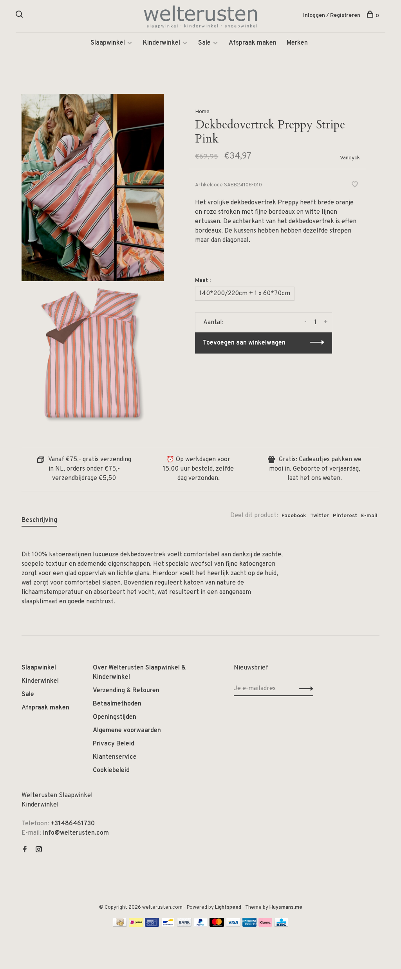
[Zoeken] (20, 16)
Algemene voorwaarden (127, 730)
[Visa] (233, 925)
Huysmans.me (285, 907)
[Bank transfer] (184, 925)
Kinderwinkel (161, 43)
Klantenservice (115, 757)
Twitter (319, 515)
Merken (297, 43)
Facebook (294, 515)
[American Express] (249, 925)
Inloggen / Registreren (331, 15)
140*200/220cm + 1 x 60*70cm (244, 294)
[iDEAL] (136, 925)
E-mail (369, 515)
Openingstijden (114, 717)
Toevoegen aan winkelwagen (244, 343)
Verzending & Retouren (126, 691)
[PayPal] (200, 925)
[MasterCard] (217, 925)
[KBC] (281, 925)
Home (202, 111)
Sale (204, 43)
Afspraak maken (252, 43)
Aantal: (213, 323)
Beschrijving (39, 520)
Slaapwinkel (107, 43)
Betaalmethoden (117, 704)
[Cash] (120, 925)
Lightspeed (228, 907)
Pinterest (345, 515)
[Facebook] (25, 850)
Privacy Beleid (113, 744)
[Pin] (152, 925)
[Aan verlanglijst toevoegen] (355, 185)
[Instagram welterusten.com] (39, 850)
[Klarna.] (265, 925)
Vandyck (350, 158)
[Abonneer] (304, 688)
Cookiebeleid (111, 770)
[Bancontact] (168, 925)
